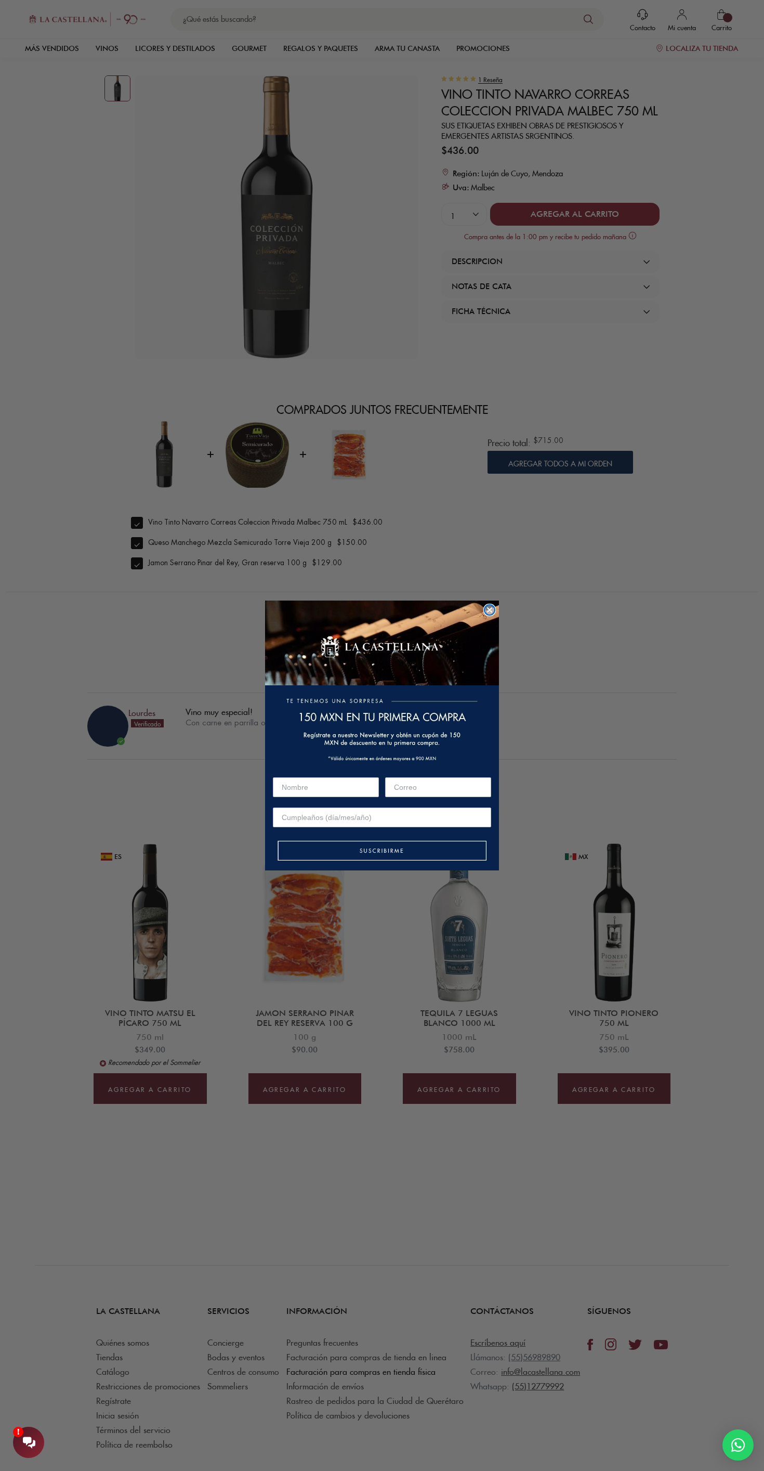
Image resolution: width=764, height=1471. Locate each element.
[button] (382, 851)
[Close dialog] (489, 610)
